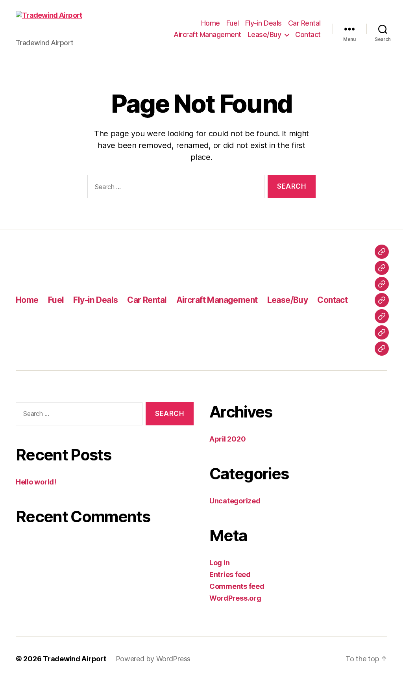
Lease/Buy (264, 34)
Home (210, 23)
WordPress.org (235, 598)
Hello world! (36, 482)
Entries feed (230, 574)
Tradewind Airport (74, 659)
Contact (308, 34)
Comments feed (236, 586)
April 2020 (227, 439)
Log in (219, 563)
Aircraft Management (207, 34)
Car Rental (304, 23)
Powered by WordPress (153, 659)
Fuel (232, 23)
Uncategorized (235, 501)
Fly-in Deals (263, 23)
